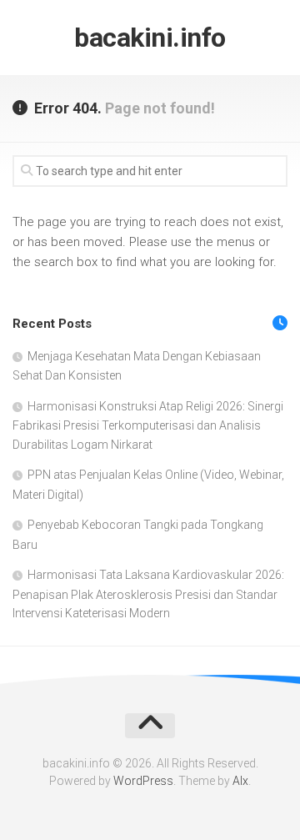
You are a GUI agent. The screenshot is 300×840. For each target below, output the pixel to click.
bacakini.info (150, 37)
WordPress (143, 780)
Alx (240, 780)
